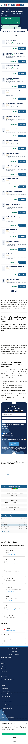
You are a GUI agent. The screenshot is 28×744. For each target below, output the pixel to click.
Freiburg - (12, 178)
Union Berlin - (13, 204)
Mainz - (11, 229)
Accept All (14, 734)
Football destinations (6, 691)
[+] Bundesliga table (5, 531)
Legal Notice (4, 666)
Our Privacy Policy (14, 451)
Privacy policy (4, 674)
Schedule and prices (7, 433)
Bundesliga (7, 9)
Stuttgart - (12, 279)
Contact (3, 663)
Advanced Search (5, 688)
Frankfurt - (12, 153)
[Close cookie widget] (26, 723)
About (2, 660)
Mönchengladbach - (15, 103)
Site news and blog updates (9, 435)
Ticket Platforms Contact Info (7, 679)
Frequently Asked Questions (7, 668)
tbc (7, 92)
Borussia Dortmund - (15, 266)
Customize (14, 737)
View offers (22, 48)
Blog (2, 714)
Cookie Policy (4, 676)
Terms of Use (4, 671)
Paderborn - (13, 78)
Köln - (11, 40)
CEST (11, 42)
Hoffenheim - (15, 53)
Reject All (14, 741)
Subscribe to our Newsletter (7, 717)
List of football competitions (7, 693)
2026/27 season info (6, 711)
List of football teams (6, 696)
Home (2, 9)
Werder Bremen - (14, 129)
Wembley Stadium (5, 704)
